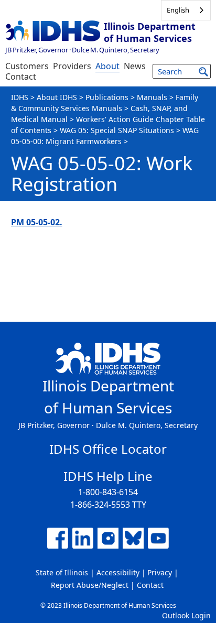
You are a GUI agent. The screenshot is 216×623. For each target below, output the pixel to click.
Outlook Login (186, 615)
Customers (27, 66)
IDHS (19, 97)
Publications (106, 97)
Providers (72, 66)
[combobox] (186, 10)
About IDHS (57, 97)
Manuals (152, 97)
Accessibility (117, 572)
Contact (20, 76)
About (107, 66)
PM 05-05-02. (36, 222)
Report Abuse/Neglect (89, 585)
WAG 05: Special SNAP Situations (117, 130)
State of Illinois (62, 572)
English (178, 10)
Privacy (159, 572)
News (135, 66)
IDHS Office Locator (108, 448)
